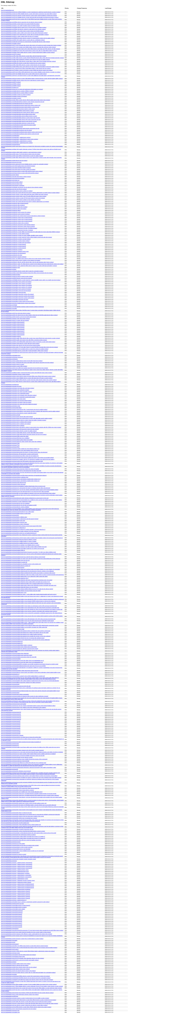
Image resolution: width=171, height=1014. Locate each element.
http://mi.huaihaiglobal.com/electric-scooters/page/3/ (13, 246)
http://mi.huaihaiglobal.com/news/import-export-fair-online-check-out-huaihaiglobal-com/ (22, 662)
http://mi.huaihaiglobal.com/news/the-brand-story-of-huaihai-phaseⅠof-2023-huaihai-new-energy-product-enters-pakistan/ (30, 795)
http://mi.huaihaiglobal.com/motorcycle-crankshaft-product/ (15, 393)
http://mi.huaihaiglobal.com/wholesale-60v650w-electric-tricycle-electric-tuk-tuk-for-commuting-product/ (25, 977)
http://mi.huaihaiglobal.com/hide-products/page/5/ (12, 327)
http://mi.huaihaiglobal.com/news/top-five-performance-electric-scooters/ (18, 834)
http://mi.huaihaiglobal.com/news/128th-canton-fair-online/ (14, 436)
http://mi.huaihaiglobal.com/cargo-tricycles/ (11, 162)
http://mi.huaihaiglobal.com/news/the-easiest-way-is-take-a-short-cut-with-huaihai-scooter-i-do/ (24, 803)
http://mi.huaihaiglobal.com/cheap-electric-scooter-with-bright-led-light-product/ (20, 173)
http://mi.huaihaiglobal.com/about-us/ (10, 87)
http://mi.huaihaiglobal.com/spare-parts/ (10, 952)
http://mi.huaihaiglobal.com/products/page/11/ (12, 912)
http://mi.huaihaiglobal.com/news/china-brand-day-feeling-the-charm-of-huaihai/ (20, 468)
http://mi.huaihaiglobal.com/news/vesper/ (10, 841)
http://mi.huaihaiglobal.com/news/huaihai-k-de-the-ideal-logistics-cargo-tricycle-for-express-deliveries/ (25, 639)
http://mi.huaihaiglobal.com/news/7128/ (10, 443)
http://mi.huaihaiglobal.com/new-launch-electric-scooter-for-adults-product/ (19, 430)
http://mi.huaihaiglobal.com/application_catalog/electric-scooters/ (16, 141)
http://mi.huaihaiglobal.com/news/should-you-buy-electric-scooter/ (17, 757)
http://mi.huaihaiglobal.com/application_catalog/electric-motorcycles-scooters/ (19, 139)
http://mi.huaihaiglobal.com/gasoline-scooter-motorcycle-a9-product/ (17, 301)
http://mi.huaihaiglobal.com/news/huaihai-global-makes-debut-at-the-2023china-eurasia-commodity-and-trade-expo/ (28, 585)
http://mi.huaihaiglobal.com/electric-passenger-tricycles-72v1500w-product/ (19, 228)
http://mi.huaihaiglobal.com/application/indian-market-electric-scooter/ (17, 110)
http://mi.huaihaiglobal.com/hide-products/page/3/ (12, 323)
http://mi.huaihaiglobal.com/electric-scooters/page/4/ (13, 247)
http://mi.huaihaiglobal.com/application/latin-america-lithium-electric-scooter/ (19, 116)
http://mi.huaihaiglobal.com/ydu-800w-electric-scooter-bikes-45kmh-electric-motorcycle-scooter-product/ (26, 1007)
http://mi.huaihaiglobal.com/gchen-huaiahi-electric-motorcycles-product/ (18, 303)
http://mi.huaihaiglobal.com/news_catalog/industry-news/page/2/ (16, 876)
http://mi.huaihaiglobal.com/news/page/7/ (10, 730)
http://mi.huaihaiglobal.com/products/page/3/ (11, 916)
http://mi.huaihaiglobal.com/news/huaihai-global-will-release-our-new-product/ (19, 587)
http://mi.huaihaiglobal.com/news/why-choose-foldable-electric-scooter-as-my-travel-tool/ (22, 850)
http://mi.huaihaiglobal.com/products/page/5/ (11, 919)
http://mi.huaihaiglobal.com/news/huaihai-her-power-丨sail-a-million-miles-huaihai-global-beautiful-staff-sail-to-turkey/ (29, 594)
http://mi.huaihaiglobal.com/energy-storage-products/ (13, 256)
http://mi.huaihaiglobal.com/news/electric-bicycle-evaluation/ (15, 503)
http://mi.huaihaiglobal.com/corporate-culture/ (12, 182)
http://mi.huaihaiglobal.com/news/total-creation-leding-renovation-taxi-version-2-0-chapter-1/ (23, 836)
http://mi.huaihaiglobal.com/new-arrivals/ (10, 414)
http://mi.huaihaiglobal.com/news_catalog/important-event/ (15, 871)
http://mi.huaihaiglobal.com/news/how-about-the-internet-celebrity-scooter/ (19, 539)
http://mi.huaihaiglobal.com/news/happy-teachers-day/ (14, 522)
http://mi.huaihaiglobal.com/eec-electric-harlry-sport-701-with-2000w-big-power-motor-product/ (23, 196)
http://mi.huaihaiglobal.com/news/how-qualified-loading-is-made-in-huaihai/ (18, 541)
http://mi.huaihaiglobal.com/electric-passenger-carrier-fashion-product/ (18, 224)
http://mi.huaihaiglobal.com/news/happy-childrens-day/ (14, 517)
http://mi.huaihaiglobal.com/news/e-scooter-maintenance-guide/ (16, 501)
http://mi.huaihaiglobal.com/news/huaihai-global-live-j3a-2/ (14, 578)
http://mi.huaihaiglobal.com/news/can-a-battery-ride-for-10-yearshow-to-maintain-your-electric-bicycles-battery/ (27, 459)
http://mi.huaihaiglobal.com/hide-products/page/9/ (12, 334)
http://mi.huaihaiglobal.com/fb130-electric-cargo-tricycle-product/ (16, 278)
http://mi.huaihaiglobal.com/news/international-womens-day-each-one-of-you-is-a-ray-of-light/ (23, 665)
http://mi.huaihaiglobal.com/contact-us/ (10, 180)
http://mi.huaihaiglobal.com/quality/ (9, 940)
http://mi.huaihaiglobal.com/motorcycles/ (10, 405)
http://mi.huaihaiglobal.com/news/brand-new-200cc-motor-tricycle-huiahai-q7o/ (20, 455)
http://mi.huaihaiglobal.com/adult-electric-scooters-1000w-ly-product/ (17, 91)
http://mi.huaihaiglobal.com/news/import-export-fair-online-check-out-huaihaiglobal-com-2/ (22, 660)
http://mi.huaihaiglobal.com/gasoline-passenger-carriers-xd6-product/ (17, 297)
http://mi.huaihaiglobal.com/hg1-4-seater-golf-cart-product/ (15, 320)
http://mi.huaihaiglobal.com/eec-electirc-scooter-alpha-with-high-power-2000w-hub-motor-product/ (24, 194)
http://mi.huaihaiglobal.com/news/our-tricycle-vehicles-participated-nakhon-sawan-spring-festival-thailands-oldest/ (28, 705)
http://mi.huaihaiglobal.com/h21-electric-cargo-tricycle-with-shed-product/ (18, 316)
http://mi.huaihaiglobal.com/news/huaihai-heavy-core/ (13, 592)
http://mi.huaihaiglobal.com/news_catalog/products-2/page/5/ (15, 896)
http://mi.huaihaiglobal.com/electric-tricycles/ (11, 255)
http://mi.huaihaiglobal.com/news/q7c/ (10, 745)
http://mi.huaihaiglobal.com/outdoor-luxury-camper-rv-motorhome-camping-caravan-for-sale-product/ (25, 901)
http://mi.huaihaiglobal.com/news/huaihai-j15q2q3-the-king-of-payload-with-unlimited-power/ (23, 638)
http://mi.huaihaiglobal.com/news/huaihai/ (10, 658)
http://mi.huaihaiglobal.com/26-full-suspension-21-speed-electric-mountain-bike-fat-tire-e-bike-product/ (25, 41)
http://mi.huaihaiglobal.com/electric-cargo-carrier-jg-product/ (15, 214)
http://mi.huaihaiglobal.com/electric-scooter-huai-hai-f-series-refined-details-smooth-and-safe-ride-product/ (26, 237)
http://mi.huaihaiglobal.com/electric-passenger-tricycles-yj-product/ (17, 230)
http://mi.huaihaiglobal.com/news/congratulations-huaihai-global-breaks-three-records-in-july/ (23, 486)
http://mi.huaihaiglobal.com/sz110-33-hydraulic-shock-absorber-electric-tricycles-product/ (22, 958)
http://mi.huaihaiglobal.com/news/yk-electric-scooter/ (13, 854)
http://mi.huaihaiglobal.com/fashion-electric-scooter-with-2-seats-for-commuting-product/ (22, 271)
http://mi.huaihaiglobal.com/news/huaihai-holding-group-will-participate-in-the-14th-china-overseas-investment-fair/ (28, 618)
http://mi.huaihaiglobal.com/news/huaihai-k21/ (12, 641)
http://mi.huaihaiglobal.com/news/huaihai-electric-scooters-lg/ (15, 565)
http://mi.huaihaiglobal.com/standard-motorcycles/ (13, 956)
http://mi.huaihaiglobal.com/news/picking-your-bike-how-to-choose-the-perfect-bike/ (21, 737)
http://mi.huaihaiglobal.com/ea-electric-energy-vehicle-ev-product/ (16, 190)
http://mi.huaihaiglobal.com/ (7, 10)
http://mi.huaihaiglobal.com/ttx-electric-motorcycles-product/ (15, 969)
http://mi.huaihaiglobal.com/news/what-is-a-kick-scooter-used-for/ (16, 847)
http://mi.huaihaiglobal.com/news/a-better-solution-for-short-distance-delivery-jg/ (20, 448)
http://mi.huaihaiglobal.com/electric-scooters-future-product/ (15, 240)
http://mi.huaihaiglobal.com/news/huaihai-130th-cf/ (13, 550)
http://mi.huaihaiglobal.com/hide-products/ (11, 336)
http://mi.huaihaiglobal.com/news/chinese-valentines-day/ (14, 477)
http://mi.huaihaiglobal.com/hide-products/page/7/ (12, 331)
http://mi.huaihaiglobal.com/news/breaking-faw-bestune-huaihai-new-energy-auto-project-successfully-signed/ (27, 457)
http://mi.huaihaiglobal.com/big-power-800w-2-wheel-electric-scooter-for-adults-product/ (22, 155)
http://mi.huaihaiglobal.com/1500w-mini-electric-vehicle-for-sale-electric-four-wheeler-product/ (23, 29)
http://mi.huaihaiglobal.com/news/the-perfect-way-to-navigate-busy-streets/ (19, 818)
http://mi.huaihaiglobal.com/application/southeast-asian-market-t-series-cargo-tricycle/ (21, 132)
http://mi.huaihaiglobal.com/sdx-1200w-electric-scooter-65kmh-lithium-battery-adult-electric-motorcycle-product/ (28, 951)
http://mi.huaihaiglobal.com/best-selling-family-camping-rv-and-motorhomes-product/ (21, 152)
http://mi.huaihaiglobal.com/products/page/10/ (12, 910)
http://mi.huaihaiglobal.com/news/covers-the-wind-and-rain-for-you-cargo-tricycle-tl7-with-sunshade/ (25, 491)
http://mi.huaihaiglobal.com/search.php (10, 1010)
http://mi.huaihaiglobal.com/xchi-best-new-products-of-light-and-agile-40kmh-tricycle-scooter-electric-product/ (27, 992)
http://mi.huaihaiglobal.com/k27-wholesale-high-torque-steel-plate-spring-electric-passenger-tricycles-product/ (27, 362)
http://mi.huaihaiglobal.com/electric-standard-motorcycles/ (15, 251)
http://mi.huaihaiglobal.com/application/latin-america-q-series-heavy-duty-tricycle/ (20, 117)
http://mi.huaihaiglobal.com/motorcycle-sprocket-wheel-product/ (16, 400)
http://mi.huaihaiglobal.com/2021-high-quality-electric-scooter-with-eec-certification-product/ (23, 40)
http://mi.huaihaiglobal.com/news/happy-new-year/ (13, 520)
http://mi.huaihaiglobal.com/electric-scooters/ (11, 249)
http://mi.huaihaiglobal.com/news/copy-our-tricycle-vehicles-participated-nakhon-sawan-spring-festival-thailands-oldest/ (29, 489)
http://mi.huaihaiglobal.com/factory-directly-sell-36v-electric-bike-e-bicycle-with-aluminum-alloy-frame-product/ (27, 262)
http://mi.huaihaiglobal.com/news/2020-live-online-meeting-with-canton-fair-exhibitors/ (21, 441)
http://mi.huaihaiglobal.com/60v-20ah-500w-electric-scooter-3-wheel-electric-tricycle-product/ (23, 64)
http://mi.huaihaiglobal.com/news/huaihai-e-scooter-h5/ (14, 562)
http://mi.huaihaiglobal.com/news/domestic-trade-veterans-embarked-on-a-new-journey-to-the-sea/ (24, 498)
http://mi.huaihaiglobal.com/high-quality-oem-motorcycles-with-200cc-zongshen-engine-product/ (24, 340)
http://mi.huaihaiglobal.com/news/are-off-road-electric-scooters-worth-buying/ (19, 454)
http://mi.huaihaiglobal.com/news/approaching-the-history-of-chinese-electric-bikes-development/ (24, 452)
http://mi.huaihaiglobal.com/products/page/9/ (11, 926)
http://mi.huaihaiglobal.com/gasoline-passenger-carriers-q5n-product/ (17, 296)
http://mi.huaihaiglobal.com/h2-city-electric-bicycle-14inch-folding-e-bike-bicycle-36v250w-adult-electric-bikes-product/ (29, 315)
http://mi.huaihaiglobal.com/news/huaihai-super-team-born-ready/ (16, 655)
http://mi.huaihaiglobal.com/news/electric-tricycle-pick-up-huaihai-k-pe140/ (19, 505)
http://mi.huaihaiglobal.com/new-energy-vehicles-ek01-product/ (16, 422)
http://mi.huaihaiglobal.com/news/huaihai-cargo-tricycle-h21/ (15, 560)
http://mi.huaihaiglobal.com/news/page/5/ (10, 726)
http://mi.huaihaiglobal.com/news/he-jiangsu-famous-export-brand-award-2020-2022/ (21, 526)
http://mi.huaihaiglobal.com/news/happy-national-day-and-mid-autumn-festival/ (19, 518)
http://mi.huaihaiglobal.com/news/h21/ (10, 515)
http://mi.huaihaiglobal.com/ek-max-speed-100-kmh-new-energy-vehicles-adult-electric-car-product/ (25, 201)
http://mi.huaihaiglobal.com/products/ (10, 928)
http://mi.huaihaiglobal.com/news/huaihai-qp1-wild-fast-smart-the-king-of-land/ (19, 648)
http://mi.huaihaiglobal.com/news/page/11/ (11, 714)
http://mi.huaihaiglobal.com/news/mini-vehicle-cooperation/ (15, 694)
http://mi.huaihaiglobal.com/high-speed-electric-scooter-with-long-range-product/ (20, 343)
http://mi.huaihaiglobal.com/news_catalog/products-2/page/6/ (15, 898)
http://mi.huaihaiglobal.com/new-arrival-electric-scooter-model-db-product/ (18, 413)
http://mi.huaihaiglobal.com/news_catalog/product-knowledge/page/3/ (17, 885)
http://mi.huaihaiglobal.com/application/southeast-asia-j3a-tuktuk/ (16, 130)
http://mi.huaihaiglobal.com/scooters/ (10, 949)
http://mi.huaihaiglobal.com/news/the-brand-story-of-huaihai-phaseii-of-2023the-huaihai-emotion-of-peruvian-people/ (28, 793)
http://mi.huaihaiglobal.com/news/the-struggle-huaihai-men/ (15, 822)
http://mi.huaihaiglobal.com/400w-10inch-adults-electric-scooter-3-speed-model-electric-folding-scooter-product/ (28, 52)
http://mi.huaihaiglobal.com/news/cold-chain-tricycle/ (13, 482)
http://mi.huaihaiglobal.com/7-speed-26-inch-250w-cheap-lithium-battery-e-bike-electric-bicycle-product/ (26, 68)
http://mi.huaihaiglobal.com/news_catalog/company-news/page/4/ (16, 866)
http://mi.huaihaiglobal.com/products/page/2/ (11, 914)
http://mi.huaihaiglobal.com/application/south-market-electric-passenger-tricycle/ (20, 128)
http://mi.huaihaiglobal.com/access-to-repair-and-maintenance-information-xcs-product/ (22, 89)
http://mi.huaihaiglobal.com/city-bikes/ (10, 174)
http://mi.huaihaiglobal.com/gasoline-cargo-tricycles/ (13, 292)
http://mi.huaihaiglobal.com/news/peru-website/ (12, 735)
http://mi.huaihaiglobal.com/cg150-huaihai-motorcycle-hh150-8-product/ (18, 165)
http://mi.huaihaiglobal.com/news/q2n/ (10, 743)
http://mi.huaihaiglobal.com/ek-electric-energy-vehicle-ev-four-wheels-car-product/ (20, 199)
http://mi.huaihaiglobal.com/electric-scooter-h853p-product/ (15, 233)
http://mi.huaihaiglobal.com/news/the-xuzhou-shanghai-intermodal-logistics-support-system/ (23, 831)
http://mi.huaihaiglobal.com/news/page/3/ (10, 722)
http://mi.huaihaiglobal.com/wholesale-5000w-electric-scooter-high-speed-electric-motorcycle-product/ (25, 976)
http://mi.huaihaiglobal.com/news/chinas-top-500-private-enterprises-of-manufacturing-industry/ (24, 475)
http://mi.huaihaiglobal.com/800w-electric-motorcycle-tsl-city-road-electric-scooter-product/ (23, 80)
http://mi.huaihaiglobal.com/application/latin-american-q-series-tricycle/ (18, 123)
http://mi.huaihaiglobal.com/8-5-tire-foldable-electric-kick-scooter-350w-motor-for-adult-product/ (24, 73)
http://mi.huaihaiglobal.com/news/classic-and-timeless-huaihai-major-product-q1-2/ (20, 479)
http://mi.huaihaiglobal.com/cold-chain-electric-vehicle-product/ (16, 176)
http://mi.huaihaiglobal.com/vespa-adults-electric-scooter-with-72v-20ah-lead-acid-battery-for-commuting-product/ (28, 972)
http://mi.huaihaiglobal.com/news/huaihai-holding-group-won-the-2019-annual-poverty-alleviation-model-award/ (27, 620)
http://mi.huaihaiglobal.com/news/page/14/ (11, 719)
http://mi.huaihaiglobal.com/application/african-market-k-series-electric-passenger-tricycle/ (22, 101)
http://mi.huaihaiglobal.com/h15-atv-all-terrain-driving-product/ (15, 313)
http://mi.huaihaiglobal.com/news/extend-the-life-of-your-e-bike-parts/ (17, 511)
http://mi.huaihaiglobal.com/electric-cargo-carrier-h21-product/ (16, 212)
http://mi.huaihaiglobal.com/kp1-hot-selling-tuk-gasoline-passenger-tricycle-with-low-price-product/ (24, 367)
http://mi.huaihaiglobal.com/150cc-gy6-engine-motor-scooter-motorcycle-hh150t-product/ (22, 31)
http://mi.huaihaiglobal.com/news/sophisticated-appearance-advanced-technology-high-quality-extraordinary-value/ (28, 767)
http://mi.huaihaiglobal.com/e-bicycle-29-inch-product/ (14, 189)
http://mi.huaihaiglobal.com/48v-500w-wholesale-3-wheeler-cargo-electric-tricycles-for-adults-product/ (25, 59)
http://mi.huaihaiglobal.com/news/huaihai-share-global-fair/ (15, 653)
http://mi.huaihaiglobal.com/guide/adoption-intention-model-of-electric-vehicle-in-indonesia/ (22, 306)
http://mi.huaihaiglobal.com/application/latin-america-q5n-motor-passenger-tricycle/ (20, 119)
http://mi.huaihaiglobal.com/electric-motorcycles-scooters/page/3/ (16, 219)
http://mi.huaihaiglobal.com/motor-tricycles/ (11, 386)
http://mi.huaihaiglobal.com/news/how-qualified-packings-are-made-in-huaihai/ (19, 543)
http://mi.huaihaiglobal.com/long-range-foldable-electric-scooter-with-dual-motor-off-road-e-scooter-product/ (26, 378)
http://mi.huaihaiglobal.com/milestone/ (10, 384)
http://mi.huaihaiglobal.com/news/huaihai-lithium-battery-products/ (16, 645)
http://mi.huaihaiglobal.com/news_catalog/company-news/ (15, 869)
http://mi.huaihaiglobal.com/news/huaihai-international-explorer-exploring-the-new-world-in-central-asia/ (25, 630)
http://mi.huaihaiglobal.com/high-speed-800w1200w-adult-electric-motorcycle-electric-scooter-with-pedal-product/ (28, 341)
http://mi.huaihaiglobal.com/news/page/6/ (10, 728)
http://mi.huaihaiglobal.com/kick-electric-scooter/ (12, 364)
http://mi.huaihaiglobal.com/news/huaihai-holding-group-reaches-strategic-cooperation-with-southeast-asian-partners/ (29, 611)
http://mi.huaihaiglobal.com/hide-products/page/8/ (12, 332)
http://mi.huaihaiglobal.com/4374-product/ (11, 54)
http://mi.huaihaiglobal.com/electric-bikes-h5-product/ (13, 208)
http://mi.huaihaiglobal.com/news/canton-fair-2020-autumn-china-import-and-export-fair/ (22, 461)
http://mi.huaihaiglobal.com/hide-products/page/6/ (12, 329)
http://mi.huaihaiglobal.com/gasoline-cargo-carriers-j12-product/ (16, 281)
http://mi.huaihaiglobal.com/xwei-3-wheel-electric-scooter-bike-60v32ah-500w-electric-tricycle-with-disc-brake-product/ (29, 1003)
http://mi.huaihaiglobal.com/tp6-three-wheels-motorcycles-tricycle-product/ (19, 967)
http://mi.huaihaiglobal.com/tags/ (8, 961)
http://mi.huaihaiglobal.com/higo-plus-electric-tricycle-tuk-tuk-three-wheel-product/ (20, 345)
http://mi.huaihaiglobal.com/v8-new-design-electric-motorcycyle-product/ (18, 970)
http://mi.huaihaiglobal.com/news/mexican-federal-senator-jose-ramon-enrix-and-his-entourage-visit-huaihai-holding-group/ (30, 690)
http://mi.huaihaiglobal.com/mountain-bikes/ (11, 407)
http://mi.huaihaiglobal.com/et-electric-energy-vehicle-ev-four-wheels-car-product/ (20, 260)
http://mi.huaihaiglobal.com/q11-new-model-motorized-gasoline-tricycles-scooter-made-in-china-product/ (26, 932)
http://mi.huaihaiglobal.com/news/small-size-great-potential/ (15, 760)
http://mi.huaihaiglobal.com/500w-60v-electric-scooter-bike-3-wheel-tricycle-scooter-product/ (23, 63)
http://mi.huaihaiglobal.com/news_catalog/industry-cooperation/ (16, 875)
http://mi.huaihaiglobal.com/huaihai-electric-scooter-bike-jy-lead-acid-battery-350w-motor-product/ (24, 350)
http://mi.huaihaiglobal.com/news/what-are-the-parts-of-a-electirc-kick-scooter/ (20, 845)
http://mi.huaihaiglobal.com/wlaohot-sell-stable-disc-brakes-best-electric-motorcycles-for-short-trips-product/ (27, 979)
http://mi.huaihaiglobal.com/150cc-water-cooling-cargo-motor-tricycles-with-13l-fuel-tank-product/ (24, 32)
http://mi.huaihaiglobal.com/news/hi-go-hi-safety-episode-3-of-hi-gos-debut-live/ (20, 531)
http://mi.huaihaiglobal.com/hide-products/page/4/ (12, 325)
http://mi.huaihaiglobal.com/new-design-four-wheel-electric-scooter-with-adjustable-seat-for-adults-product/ (26, 418)
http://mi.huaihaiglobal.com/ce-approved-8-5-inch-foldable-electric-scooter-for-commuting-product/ (24, 164)
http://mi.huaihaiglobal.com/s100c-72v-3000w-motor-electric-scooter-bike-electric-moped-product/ (24, 945)
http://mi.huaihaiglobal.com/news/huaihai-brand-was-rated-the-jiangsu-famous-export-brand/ (23, 556)
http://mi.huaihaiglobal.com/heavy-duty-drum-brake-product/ (15, 318)
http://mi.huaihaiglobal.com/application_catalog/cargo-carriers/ (16, 137)
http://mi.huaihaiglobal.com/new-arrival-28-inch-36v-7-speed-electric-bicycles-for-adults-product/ (24, 409)
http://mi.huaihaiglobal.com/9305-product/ (11, 85)
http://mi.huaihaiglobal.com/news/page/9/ (10, 733)
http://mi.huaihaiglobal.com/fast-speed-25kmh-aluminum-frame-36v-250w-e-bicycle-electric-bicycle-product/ (27, 272)
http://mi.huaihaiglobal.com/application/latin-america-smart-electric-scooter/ (19, 121)
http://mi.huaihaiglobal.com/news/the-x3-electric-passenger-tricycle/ (17, 829)
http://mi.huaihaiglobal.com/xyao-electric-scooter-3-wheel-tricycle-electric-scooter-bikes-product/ (24, 1005)
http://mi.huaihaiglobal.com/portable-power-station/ (13, 909)
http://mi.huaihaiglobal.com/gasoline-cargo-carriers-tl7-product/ (16, 288)
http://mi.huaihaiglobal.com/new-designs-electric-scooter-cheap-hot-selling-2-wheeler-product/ (23, 420)
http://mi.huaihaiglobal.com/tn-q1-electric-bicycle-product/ (14, 965)
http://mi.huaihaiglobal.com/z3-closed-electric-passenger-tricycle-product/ (18, 1008)
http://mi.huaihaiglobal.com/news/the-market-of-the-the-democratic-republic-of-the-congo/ (22, 816)
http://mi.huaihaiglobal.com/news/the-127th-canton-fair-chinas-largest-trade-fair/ (20, 788)
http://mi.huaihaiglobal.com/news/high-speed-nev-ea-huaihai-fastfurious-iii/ (18, 533)
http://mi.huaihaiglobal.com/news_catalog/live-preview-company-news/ (18, 880)
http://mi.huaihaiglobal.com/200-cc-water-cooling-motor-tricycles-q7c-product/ (19, 36)
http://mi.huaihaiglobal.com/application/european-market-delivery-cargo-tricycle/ (20, 107)
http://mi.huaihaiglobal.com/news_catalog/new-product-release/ (16, 882)
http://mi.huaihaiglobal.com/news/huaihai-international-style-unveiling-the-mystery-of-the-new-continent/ (25, 636)
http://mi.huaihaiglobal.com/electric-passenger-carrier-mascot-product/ (18, 226)
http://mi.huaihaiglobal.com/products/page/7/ (11, 923)
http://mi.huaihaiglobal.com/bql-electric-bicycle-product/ (14, 160)
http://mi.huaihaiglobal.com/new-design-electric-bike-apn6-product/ (17, 416)
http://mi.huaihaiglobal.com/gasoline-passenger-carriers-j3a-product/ (17, 294)
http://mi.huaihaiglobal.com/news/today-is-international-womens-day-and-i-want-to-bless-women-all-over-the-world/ (28, 832)
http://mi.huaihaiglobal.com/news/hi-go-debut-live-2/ (13, 527)
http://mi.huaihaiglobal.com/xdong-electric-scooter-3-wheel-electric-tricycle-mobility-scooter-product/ (25, 998)
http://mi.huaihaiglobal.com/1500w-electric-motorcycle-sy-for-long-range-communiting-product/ (23, 27)
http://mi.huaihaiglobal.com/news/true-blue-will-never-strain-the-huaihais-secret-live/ (21, 840)
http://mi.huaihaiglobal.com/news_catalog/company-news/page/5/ (16, 868)
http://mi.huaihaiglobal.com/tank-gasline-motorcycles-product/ (15, 963)
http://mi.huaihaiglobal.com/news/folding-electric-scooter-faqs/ (16, 513)
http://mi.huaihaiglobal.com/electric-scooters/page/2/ (13, 244)
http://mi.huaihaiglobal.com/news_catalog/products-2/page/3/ (15, 892)
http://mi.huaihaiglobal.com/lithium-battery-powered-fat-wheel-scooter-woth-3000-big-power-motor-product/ (26, 372)
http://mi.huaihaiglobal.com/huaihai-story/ (10, 355)
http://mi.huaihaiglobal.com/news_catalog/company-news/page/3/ (16, 864)
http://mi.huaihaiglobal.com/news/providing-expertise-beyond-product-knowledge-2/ (21, 741)
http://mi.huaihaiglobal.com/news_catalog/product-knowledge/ (15, 889)
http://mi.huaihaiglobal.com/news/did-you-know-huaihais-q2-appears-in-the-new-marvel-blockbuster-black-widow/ (28, 493)
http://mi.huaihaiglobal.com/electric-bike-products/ (13, 205)
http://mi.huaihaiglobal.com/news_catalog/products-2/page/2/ (15, 891)
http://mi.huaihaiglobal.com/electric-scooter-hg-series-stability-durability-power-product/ (22, 235)
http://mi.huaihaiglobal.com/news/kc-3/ (10, 674)
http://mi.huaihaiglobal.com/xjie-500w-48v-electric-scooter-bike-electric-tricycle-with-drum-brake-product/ (26, 1001)
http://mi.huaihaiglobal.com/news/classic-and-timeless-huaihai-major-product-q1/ (20, 480)
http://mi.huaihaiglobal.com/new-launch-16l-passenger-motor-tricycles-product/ (20, 429)
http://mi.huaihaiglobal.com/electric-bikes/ (11, 210)
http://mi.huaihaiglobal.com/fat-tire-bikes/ (10, 274)
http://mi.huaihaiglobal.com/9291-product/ (11, 83)
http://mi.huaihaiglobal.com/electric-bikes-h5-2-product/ (14, 206)
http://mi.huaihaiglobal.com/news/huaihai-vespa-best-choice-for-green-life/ (18, 657)
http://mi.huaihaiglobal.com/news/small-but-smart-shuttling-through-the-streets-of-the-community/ (24, 759)
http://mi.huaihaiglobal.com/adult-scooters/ (11, 98)
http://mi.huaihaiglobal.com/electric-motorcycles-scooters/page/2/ (16, 217)
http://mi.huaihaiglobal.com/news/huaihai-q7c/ (12, 643)
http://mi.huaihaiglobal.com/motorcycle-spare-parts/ (13, 398)
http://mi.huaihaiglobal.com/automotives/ (10, 144)
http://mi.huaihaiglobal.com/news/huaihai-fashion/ (12, 567)
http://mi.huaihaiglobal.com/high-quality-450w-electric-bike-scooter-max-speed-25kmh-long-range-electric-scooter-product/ (30, 338)
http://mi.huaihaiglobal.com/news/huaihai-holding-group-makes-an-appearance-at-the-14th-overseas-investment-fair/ (29, 605)
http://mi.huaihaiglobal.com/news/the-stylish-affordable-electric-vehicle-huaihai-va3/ (21, 824)
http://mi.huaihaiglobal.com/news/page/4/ (10, 724)
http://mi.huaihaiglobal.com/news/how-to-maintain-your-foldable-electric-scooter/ (20, 545)
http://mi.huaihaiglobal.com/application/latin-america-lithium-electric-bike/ (18, 114)
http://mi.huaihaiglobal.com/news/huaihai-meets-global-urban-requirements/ (19, 646)
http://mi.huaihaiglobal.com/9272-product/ (11, 82)
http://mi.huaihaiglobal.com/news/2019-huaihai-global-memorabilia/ (17, 439)
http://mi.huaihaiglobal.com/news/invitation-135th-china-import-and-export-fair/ (19, 670)
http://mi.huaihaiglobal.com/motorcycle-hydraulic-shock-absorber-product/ (19, 395)
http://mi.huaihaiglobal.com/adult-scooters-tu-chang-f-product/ (16, 94)
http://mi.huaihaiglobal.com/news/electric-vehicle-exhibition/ (15, 506)
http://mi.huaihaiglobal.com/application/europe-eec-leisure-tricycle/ (17, 103)
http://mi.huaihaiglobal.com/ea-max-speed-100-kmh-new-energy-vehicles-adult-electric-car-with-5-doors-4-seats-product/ (30, 192)
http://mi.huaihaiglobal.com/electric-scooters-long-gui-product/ (16, 242)
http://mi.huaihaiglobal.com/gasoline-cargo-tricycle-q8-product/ (16, 290)
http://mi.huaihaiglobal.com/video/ (9, 974)
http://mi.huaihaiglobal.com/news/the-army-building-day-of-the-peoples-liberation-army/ (21, 791)
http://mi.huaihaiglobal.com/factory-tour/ (10, 267)
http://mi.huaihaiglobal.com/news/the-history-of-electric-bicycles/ (16, 812)
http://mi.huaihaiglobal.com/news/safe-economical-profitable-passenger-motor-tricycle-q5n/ (23, 755)
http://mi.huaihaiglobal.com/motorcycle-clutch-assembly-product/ (16, 391)
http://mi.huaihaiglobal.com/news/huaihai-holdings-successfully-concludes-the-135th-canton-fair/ (24, 627)
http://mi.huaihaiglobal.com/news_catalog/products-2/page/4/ (15, 894)
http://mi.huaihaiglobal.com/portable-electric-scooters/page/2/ (15, 905)
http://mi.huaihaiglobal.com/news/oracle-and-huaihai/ (13, 703)
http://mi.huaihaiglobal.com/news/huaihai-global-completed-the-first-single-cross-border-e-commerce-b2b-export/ (28, 572)
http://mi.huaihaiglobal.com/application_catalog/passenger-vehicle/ (17, 142)
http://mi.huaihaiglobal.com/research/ (10, 944)
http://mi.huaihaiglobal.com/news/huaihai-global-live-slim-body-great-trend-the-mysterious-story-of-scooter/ (26, 580)
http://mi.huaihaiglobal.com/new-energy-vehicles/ (12, 425)
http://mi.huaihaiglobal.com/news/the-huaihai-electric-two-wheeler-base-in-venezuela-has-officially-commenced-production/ (30, 814)
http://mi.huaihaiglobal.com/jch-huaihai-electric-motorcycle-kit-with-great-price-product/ (21, 360)
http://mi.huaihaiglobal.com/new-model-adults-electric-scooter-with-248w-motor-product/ (22, 432)
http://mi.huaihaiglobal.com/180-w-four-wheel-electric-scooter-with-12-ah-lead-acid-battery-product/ (25, 34)
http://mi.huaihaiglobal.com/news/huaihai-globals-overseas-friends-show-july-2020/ (21, 590)
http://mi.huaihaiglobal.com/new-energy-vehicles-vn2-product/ (16, 423)
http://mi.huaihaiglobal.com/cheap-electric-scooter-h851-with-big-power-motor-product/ (22, 171)
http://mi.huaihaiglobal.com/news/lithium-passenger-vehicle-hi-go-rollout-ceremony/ (21, 682)
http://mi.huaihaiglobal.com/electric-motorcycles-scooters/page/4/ (16, 221)
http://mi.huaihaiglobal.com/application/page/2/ (12, 126)
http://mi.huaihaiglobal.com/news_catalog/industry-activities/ (15, 873)
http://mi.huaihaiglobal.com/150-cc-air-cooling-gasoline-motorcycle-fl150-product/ (20, 25)
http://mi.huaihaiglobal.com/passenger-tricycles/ (12, 903)
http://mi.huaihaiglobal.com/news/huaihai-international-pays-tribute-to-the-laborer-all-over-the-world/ (24, 632)
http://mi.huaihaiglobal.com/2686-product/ (11, 43)
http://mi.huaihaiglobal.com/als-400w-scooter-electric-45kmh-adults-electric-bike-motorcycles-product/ (25, 100)
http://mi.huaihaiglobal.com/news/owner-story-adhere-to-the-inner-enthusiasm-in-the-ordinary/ (23, 707)
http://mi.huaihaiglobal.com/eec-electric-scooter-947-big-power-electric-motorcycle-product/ (23, 198)
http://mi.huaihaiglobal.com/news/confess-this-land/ (13, 484)
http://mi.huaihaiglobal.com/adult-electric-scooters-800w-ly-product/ (17, 92)
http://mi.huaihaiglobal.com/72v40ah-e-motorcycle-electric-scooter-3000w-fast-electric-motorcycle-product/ (26, 70)
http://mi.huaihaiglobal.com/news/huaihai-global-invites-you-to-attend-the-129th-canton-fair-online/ (24, 576)
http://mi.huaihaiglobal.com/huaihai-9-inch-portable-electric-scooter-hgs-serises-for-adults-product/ (24, 348)
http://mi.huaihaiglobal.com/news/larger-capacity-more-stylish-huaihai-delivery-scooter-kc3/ (23, 676)
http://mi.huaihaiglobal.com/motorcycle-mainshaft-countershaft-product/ (18, 397)
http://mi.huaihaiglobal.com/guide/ (9, 308)
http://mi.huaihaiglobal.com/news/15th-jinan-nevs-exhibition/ (15, 438)
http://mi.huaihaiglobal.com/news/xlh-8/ (10, 852)
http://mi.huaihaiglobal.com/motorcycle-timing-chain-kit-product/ (16, 402)
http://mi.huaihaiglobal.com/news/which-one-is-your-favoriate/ (15, 849)
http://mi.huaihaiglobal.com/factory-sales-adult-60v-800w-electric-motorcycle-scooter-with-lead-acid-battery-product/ (29, 265)
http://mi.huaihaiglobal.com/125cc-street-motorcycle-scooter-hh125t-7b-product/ (20, 23)
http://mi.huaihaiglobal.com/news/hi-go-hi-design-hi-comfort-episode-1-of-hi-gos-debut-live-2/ (23, 529)
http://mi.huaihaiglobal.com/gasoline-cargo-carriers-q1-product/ (16, 283)
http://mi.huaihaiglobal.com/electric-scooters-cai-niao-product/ (16, 239)
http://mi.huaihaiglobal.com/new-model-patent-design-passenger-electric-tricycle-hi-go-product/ (24, 434)
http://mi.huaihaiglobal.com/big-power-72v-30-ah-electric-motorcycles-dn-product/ (20, 154)
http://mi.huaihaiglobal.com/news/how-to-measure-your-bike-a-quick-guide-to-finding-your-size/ (24, 546)
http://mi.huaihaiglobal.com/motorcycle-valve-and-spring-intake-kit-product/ (19, 404)
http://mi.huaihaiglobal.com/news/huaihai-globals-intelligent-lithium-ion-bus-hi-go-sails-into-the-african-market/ (27, 588)
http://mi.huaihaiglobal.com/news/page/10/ (11, 712)
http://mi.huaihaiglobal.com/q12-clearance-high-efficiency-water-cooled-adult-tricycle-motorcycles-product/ (26, 933)
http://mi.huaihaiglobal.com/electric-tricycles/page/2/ (13, 253)
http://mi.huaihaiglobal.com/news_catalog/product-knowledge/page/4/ (17, 887)
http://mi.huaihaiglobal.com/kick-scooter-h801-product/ (14, 366)
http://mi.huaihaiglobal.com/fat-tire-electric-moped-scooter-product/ (17, 276)
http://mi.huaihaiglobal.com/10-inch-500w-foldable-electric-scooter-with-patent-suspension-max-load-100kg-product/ (29, 13)
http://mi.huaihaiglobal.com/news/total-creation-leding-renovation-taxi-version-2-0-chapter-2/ (23, 838)
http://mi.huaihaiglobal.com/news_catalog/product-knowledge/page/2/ (17, 884)
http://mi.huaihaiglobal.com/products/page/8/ (11, 925)
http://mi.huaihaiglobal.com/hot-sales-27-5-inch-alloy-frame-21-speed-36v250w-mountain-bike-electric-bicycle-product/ (29, 347)
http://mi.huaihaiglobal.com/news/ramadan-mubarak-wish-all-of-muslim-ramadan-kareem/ (22, 750)
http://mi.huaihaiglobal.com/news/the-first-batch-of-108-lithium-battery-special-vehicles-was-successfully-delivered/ (28, 805)
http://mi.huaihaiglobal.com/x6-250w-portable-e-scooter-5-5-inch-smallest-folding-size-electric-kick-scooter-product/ (29, 984)
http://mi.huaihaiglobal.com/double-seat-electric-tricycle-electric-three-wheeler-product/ (22, 187)
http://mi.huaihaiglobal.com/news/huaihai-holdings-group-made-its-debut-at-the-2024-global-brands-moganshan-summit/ (29, 625)
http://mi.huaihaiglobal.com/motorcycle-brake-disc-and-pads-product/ (17, 388)
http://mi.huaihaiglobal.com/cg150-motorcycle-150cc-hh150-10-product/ (18, 169)
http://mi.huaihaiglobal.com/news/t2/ (9, 769)
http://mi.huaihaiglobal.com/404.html (9, 996)
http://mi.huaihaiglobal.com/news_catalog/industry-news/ (14, 878)
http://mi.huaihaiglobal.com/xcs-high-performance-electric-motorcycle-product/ (20, 994)
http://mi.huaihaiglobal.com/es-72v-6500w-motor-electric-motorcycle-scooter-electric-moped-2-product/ (26, 258)
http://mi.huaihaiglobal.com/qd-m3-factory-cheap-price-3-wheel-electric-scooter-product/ (22, 938)
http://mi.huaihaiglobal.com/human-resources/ (12, 357)
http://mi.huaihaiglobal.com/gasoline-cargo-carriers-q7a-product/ (16, 285)
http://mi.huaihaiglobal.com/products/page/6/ (11, 921)
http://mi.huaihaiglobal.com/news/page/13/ (11, 717)
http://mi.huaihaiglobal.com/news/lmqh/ (10, 684)
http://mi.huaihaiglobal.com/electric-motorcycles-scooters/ (15, 222)
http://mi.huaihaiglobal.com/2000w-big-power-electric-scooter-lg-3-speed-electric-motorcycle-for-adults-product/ (28, 38)
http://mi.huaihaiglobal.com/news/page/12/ (11, 715)
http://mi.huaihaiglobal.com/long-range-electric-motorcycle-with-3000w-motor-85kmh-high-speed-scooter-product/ (28, 376)
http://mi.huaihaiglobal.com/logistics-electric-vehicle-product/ (15, 374)
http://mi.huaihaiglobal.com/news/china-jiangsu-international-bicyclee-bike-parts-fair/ (21, 470)
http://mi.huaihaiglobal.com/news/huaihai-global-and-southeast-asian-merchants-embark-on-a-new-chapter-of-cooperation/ (30, 569)
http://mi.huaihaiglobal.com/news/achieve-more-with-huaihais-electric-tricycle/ (19, 450)
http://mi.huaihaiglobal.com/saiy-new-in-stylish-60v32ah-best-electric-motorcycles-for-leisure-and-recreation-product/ (29, 947)
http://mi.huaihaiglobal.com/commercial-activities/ (12, 178)
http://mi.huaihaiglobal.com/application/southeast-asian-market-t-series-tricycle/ (20, 133)
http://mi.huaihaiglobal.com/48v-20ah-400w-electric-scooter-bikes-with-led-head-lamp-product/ (23, 56)
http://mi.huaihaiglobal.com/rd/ (8, 942)
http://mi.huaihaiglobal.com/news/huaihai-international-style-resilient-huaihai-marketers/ (21, 634)
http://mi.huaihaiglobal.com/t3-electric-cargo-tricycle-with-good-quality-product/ (20, 960)
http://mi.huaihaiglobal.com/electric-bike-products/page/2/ (14, 203)
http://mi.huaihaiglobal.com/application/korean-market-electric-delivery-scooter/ (20, 112)
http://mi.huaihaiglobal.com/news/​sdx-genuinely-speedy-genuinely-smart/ (18, 859)
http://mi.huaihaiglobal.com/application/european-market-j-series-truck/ (18, 108)
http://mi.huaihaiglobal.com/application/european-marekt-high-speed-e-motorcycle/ (20, 105)
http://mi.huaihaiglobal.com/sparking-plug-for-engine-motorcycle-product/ (18, 954)
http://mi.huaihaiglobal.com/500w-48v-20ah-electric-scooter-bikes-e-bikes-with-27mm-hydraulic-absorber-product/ (28, 61)
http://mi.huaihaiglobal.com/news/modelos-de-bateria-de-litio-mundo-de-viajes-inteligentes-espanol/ (24, 696)
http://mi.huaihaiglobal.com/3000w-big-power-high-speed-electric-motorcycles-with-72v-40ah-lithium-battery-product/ (29, 50)
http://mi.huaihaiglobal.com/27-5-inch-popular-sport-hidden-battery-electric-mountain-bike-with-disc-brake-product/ (28, 47)
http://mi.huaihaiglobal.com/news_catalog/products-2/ (13, 900)
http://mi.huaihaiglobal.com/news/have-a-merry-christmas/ (15, 524)
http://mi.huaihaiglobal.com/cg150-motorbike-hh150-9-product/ (16, 167)
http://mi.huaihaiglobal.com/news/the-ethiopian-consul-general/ (16, 771)
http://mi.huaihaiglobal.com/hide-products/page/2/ (12, 322)
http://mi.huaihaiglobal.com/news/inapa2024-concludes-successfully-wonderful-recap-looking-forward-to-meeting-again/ (29, 664)
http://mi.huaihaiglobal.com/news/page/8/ (10, 731)
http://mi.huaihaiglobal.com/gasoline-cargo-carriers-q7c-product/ (16, 287)
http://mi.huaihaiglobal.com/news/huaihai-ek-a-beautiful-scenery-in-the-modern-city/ (21, 564)
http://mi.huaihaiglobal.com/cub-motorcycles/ (11, 183)
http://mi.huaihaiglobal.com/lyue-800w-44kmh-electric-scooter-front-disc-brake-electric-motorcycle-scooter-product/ (29, 379)
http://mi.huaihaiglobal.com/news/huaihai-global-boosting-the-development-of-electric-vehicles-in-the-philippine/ (27, 571)
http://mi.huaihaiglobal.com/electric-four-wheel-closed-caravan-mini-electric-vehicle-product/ (23, 215)
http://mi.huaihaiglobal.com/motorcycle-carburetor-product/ (15, 389)
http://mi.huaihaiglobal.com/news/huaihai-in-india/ (12, 629)
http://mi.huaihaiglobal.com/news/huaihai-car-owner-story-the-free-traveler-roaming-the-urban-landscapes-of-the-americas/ (30, 558)
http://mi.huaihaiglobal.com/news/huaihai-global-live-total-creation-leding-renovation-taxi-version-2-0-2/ (25, 581)
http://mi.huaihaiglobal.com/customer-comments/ (12, 185)
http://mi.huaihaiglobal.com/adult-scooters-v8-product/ (14, 96)
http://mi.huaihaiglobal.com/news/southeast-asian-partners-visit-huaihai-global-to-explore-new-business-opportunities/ (29, 775)
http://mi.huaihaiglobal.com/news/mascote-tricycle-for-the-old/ (15, 686)
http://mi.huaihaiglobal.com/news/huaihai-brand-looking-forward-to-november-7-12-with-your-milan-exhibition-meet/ (28, 552)
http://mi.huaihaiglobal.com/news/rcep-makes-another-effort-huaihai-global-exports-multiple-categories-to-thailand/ (28, 753)
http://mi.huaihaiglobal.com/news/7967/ (10, 446)
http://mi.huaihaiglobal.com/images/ (9, 359)
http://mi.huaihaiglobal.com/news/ (9, 860)
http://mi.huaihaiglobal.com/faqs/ (8, 269)
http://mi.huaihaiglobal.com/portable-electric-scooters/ (14, 907)
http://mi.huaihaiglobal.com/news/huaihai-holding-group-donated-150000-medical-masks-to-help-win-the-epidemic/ (28, 601)
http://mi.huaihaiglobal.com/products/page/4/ (11, 917)
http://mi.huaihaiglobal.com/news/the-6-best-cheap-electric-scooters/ (17, 790)
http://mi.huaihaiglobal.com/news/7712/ (10, 445)
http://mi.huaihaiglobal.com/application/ (10, 135)
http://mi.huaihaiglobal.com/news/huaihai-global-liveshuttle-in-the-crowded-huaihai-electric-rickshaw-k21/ (26, 583)
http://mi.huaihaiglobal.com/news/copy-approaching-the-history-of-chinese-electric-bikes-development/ (25, 487)
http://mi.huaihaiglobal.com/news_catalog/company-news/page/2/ (16, 862)
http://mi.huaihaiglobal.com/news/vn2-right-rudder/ (13, 843)
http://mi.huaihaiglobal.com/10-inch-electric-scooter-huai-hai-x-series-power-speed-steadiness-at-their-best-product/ (29, 15)
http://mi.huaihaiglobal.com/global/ (9, 304)
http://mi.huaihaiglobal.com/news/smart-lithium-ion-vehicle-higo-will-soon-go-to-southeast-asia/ (23, 762)
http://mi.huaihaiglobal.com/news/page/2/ (10, 721)
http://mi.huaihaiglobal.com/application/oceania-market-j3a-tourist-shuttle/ (18, 124)
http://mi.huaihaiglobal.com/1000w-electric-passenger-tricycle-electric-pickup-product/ (21, 22)
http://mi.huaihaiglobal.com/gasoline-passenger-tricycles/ (14, 299)
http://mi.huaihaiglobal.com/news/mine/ (10, 692)
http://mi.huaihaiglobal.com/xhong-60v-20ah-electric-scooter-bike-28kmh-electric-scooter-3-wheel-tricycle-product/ (28, 999)
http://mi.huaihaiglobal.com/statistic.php (10, 1012)
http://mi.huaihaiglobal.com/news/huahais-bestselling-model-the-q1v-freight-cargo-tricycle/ (22, 548)
